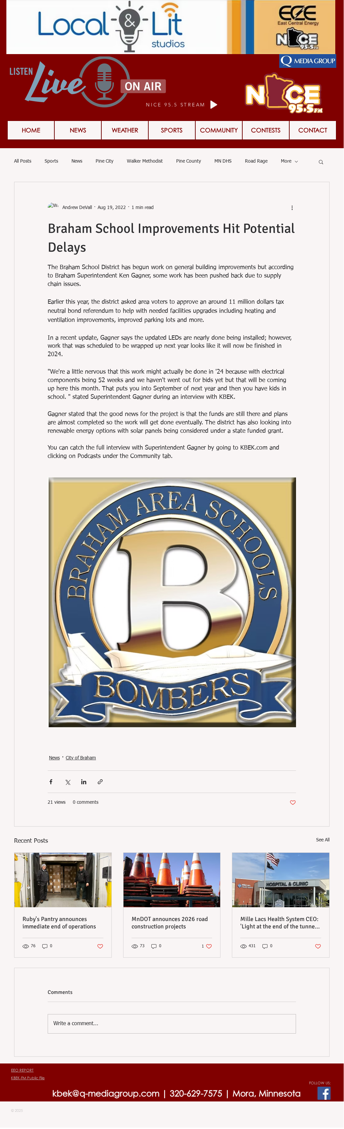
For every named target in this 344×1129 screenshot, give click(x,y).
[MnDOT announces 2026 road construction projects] (172, 880)
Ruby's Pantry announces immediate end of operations (59, 922)
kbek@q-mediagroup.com (105, 1093)
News (76, 161)
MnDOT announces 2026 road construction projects (170, 922)
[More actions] (292, 208)
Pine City (104, 161)
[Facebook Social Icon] (324, 1093)
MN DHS (223, 161)
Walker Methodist (145, 161)
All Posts (22, 161)
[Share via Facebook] (51, 782)
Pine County (188, 161)
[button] (266, 130)
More (286, 161)
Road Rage (256, 161)
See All (323, 840)
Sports (51, 161)
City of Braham (81, 758)
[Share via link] (100, 782)
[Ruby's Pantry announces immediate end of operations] (62, 880)
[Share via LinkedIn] (84, 782)
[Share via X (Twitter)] (67, 782)
